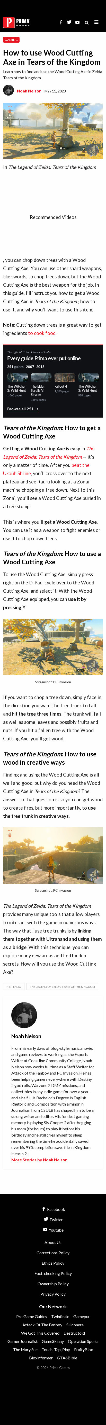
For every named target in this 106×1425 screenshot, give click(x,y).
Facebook (55, 1209)
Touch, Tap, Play (56, 1349)
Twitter (56, 1219)
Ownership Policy (53, 1283)
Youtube (56, 1229)
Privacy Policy (53, 1293)
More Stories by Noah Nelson (39, 1159)
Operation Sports (83, 1341)
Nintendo (13, 986)
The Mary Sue (25, 1349)
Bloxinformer (41, 1357)
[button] (96, 22)
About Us (53, 1242)
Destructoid (74, 1332)
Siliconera (75, 1324)
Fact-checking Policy (53, 1273)
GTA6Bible (67, 1357)
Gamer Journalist (22, 1341)
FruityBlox (83, 1349)
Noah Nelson (29, 90)
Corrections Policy (53, 1252)
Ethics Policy (53, 1262)
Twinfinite (60, 1316)
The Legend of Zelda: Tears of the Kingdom (62, 986)
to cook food (42, 333)
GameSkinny (53, 1341)
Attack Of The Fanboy (42, 1324)
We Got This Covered (40, 1332)
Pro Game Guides (31, 1316)
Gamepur (81, 1316)
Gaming (11, 40)
